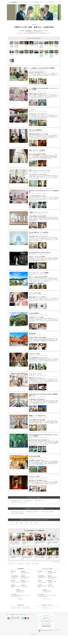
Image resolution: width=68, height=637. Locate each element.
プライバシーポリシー (32, 614)
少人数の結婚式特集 (28, 563)
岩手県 (22, 573)
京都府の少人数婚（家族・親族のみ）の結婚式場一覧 (19, 502)
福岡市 (18, 596)
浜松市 (12, 596)
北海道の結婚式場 (13, 571)
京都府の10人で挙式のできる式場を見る (32, 511)
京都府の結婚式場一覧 (29, 500)
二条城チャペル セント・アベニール (38, 212)
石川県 (12, 578)
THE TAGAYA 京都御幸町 (35, 130)
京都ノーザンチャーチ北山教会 (37, 150)
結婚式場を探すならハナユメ (11, 563)
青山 (11, 595)
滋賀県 (28, 581)
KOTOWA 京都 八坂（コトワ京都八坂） (39, 232)
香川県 (22, 586)
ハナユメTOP (9, 614)
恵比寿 (14, 595)
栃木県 (24, 578)
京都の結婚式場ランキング (39, 500)
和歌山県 (24, 582)
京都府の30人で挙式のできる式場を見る (17, 513)
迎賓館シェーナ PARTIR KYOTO (37, 415)
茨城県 (22, 578)
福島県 (24, 572)
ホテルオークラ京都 (34, 476)
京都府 (26, 581)
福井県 (14, 578)
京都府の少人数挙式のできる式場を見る (17, 511)
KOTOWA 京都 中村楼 (34, 456)
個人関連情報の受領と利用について (24, 614)
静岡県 (18, 582)
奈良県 (22, 582)
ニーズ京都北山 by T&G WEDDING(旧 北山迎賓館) (42, 68)
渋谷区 (17, 595)
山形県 (24, 573)
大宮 (25, 595)
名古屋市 (27, 595)
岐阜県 (14, 582)
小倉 (20, 596)
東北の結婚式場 (23, 571)
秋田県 (28, 572)
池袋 (15, 595)
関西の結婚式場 (23, 580)
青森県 (26, 572)
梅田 (14, 596)
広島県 (12, 586)
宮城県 (22, 572)
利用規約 (18, 614)
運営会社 (14, 614)
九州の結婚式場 (18, 589)
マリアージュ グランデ (35, 374)
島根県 (18, 586)
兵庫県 (24, 581)
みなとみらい (22, 595)
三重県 (16, 582)
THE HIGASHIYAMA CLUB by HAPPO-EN (39, 252)
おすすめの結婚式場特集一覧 (20, 563)
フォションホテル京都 (34, 293)
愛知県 (12, 582)
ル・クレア (32, 109)
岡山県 (14, 586)
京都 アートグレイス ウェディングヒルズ (39, 170)
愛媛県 (26, 586)
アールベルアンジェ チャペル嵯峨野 (39, 272)
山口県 (16, 586)
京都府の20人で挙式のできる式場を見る (48, 511)
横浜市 (20, 595)
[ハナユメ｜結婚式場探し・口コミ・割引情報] (13, 2)
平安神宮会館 (32, 333)
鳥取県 (12, 587)
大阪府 (22, 581)
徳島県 (24, 586)
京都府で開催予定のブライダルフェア (17, 500)
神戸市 (16, 596)
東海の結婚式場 (13, 580)
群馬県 (26, 578)
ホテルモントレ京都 (34, 353)
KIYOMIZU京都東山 (34, 313)
